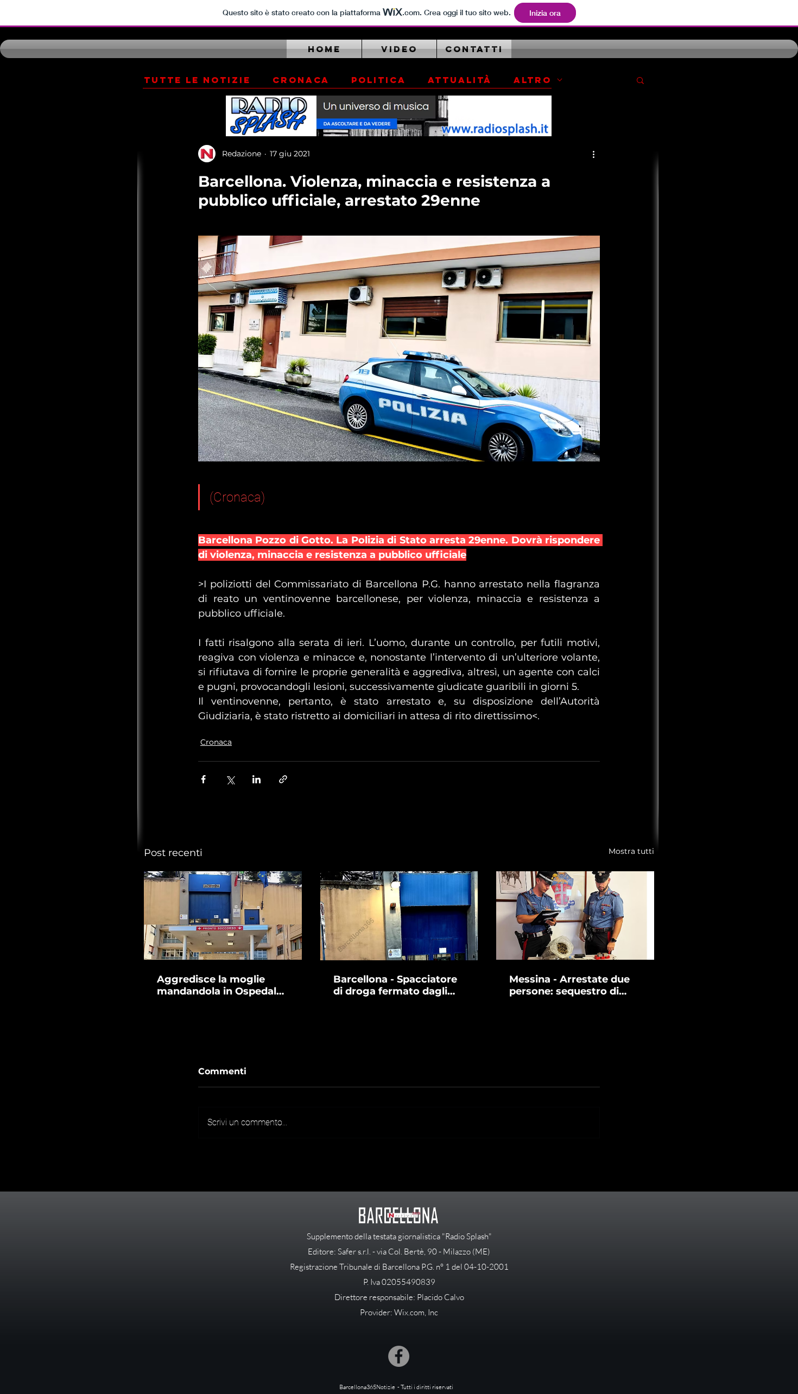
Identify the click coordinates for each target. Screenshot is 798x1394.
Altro (533, 80)
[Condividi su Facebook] (203, 779)
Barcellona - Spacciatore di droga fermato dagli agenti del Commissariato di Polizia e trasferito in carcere (398, 985)
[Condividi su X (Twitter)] (230, 779)
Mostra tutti (631, 851)
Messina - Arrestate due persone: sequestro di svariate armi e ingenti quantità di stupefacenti (570, 985)
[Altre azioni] (593, 153)
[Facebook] (398, 1356)
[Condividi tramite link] (283, 779)
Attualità (460, 80)
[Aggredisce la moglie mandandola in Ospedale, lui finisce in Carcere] (223, 915)
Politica (378, 80)
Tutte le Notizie (197, 80)
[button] (640, 79)
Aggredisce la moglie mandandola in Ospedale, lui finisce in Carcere (221, 985)
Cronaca (301, 80)
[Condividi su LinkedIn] (256, 779)
